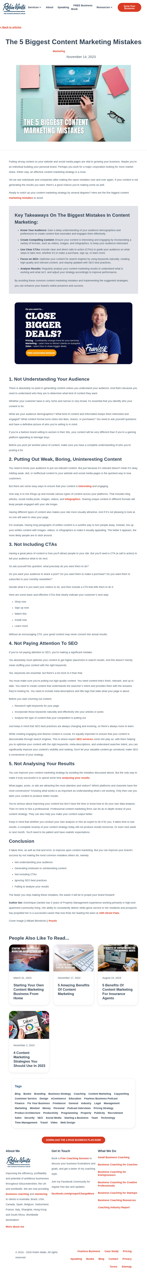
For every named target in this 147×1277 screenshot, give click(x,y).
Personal (59, 1108)
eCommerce (58, 1098)
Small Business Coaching (113, 1157)
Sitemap (127, 1266)
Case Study (112, 1251)
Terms (113, 1266)
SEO (40, 1117)
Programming (69, 1112)
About (49, 7)
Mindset (35, 1108)
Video (54, 1122)
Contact (113, 1258)
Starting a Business (76, 1117)
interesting (85, 486)
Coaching (80, 1093)
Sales (18, 1117)
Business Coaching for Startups (117, 1192)
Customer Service (26, 1098)
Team (94, 1117)
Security (29, 1117)
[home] (14, 8)
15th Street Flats (109, 913)
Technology (108, 1117)
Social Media (53, 1117)
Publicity (99, 1112)
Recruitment (115, 1112)
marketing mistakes (21, 197)
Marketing (59, 51)
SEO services (84, 739)
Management (112, 1103)
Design (44, 1098)
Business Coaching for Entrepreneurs (112, 1173)
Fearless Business (89, 1251)
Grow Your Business (129, 7)
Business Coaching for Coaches (118, 1164)
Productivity (50, 1112)
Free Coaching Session (74, 1158)
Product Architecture (27, 1112)
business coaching (17, 1194)
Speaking (63, 7)
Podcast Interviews (79, 1108)
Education (75, 1098)
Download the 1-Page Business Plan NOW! (73, 1140)
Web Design (67, 1122)
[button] (35, 7)
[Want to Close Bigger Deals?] (73, 333)
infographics (72, 499)
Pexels (53, 920)
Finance (20, 1103)
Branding (40, 1093)
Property (86, 1112)
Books (27, 1093)
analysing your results (76, 777)
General (73, 1103)
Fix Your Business (38, 1103)
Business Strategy (59, 1093)
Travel (44, 1122)
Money (46, 1108)
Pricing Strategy (103, 1108)
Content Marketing (99, 1093)
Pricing (127, 1251)
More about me (15, 1226)
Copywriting (121, 1093)
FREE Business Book (81, 7)
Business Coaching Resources (117, 1200)
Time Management (26, 1122)
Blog (18, 1093)
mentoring (41, 1194)
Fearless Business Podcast (101, 1098)
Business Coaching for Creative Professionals (117, 1184)
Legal (97, 1103)
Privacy (127, 1258)
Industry (86, 1103)
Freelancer (59, 1103)
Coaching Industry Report (114, 1207)
